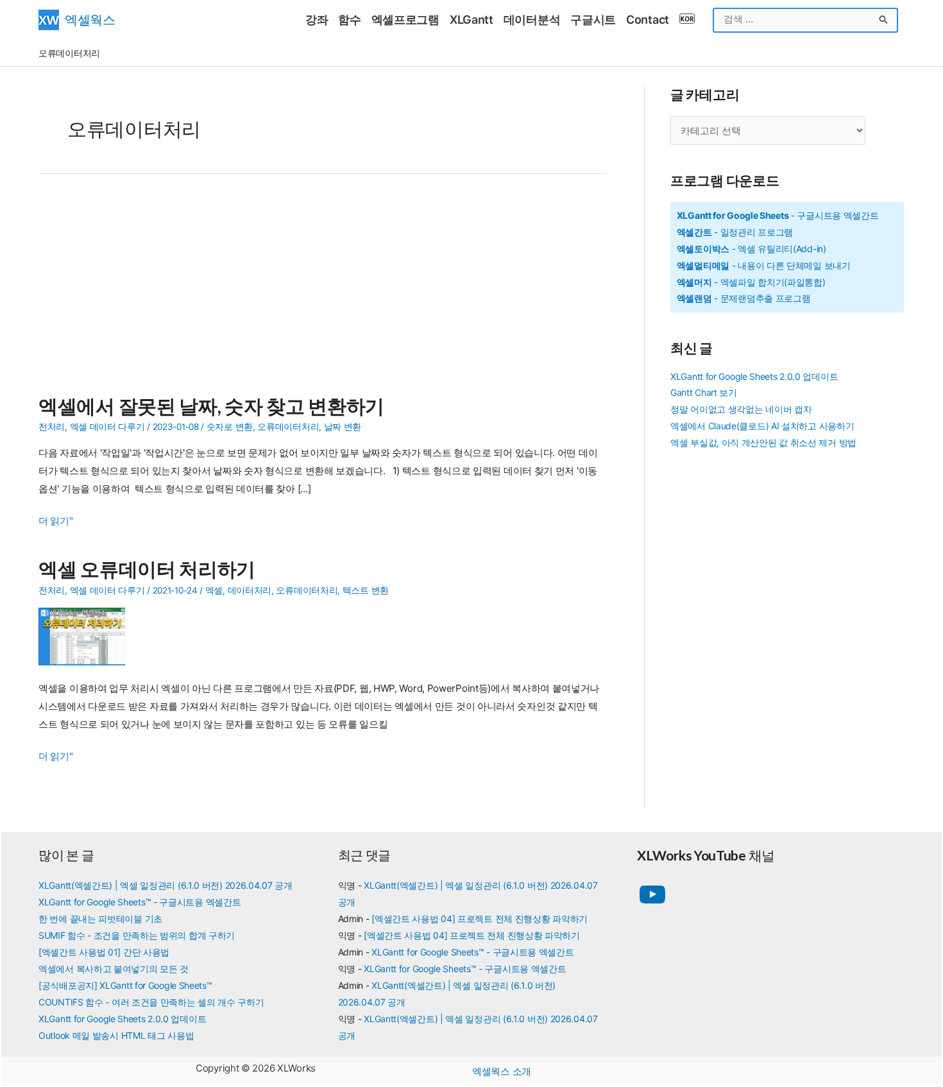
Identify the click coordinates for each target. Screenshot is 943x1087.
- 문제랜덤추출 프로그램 (744, 298)
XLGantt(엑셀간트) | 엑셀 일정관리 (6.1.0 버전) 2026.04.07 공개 (165, 885)
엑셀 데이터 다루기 (107, 427)
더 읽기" (55, 522)
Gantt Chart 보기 (703, 392)
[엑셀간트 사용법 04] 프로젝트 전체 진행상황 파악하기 (479, 918)
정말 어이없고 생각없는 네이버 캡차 (740, 409)
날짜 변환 (343, 427)
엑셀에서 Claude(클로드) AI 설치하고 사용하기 (762, 425)
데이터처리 (250, 590)
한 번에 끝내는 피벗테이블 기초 (100, 918)
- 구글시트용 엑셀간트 (778, 215)
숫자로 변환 (230, 427)
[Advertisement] (322, 291)
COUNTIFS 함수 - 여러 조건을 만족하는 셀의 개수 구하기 (151, 1002)
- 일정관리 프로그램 (735, 232)
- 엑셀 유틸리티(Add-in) (751, 248)
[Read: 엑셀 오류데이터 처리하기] (86, 635)
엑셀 (214, 590)
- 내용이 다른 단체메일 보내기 (764, 265)
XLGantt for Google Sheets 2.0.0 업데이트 (754, 376)
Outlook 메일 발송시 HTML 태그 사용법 (116, 1035)
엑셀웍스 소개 (501, 1071)
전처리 (51, 427)
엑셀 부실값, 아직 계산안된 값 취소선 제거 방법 (763, 442)
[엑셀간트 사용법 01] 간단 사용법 (103, 951)
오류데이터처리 (288, 427)
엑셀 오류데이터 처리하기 (146, 568)
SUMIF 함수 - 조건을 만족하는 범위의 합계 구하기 (136, 935)
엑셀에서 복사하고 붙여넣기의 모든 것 (113, 968)
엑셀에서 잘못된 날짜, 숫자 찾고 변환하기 (211, 405)
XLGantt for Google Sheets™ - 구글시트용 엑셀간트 (139, 901)
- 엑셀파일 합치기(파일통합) (751, 282)
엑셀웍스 (90, 19)
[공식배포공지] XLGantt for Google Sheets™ (125, 985)
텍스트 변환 (366, 590)
